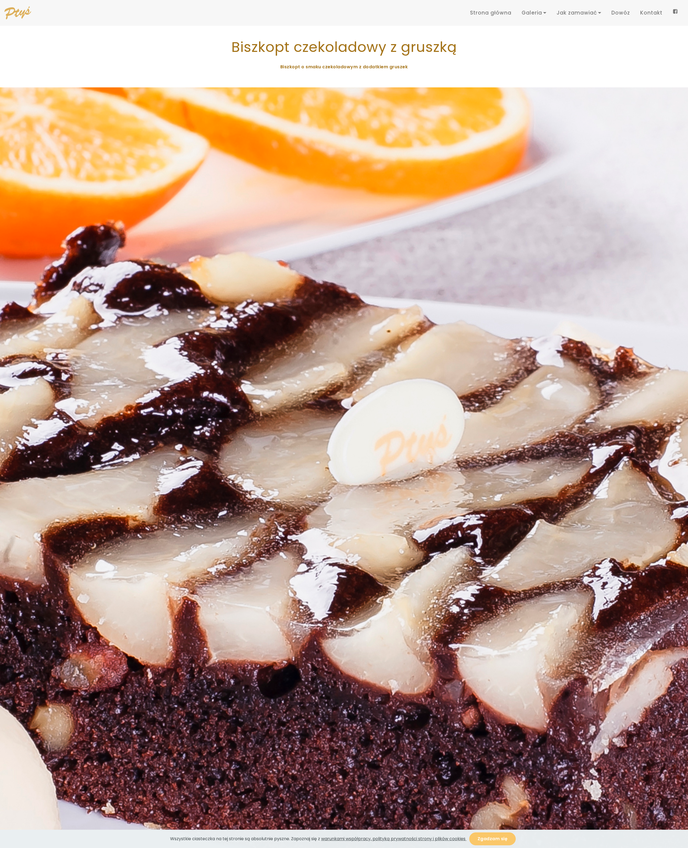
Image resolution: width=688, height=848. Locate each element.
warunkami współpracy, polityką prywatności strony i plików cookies (394, 839)
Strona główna (490, 12)
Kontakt (651, 12)
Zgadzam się (493, 839)
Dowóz (620, 12)
